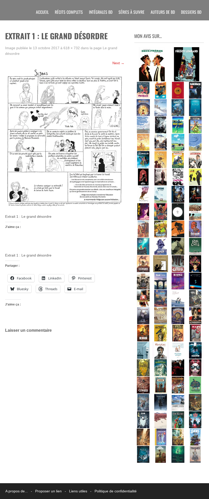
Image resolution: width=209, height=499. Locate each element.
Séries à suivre (132, 12)
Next (118, 63)
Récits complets (69, 12)
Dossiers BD (191, 12)
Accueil (42, 12)
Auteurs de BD (163, 12)
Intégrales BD (100, 12)
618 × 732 (71, 48)
